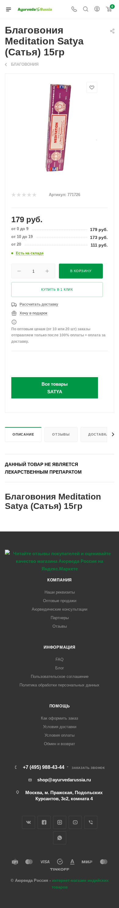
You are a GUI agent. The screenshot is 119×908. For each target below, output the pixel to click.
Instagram (59, 822)
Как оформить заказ (59, 718)
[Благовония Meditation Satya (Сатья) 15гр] (59, 127)
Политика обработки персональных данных (59, 685)
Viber (90, 822)
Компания (59, 580)
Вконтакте (28, 822)
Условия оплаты (59, 735)
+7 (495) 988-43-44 (43, 767)
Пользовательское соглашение (59, 676)
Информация (59, 647)
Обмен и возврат (59, 743)
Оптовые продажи (59, 600)
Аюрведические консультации (59, 609)
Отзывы (61, 434)
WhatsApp (59, 837)
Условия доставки (59, 726)
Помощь (59, 706)
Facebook (44, 822)
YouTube (75, 822)
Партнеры (60, 617)
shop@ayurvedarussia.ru (64, 779)
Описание (23, 434)
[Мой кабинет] (97, 9)
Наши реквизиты (60, 592)
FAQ (59, 659)
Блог (59, 668)
